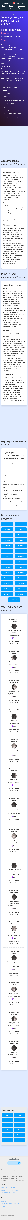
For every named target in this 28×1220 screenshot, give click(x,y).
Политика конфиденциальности (10, 1203)
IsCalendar (4, 14)
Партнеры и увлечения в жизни (12, 113)
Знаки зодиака (11, 7)
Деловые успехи (9, 107)
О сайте (3, 1201)
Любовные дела (9, 103)
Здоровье (7, 110)
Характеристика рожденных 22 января (12, 89)
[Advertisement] (14, 143)
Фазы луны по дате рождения (11, 117)
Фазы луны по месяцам (8, 1187)
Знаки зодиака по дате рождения (10, 1190)
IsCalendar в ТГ (12, 1163)
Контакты (4, 1206)
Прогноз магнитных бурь (8, 1192)
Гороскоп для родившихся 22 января (14, 100)
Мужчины (7, 96)
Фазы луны (3, 7)
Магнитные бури (21, 7)
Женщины (7, 93)
